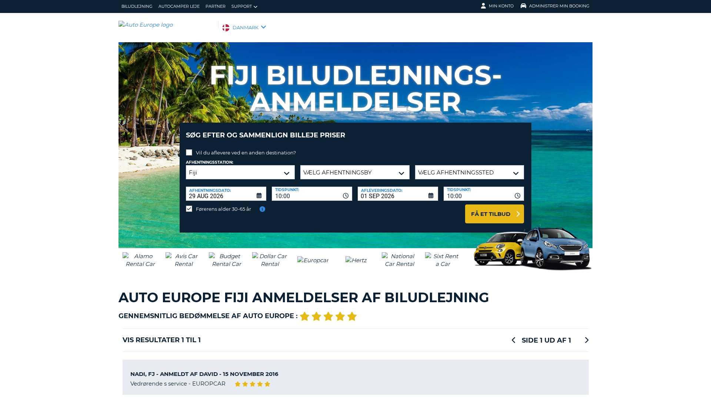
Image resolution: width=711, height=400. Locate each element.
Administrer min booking (559, 6)
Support (241, 6)
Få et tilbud (490, 213)
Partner (216, 6)
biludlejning (137, 6)
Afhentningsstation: (209, 162)
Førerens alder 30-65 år (223, 209)
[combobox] (312, 193)
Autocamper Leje (179, 6)
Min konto (501, 6)
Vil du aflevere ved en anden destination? (246, 153)
